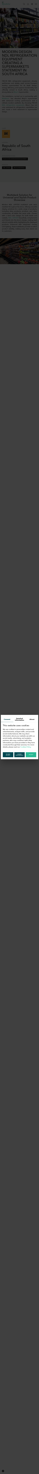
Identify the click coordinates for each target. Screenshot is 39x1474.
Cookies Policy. (25, 747)
